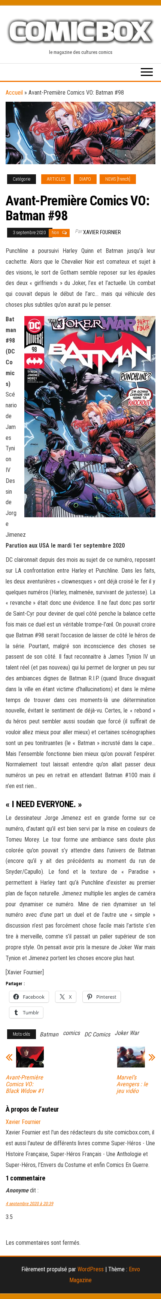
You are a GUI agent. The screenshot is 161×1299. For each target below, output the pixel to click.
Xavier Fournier (102, 232)
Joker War (127, 1032)
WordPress (91, 1269)
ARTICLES (56, 179)
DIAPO (85, 179)
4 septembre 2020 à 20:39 (29, 1203)
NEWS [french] (117, 179)
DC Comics (97, 1034)
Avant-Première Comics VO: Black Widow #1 (25, 1084)
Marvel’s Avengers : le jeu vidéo (132, 1084)
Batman (49, 1034)
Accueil (14, 92)
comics (71, 1032)
